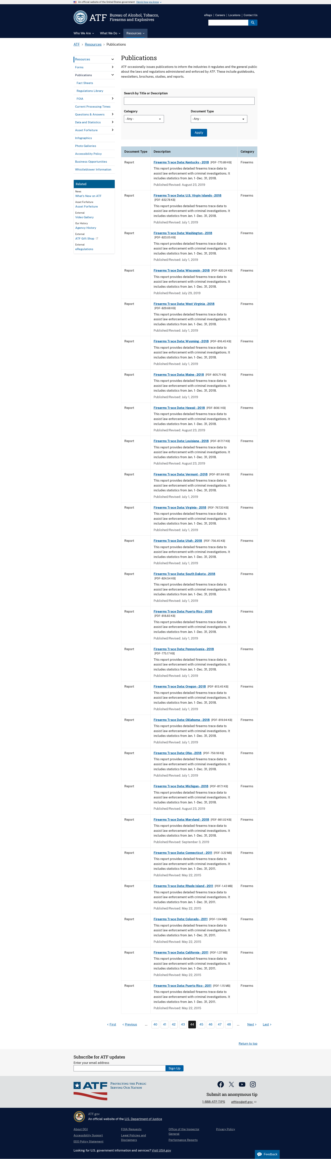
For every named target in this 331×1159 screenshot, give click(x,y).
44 (192, 1024)
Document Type (202, 111)
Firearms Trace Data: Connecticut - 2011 (183, 853)
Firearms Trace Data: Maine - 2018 (179, 374)
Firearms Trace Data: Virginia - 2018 (180, 507)
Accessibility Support (88, 1135)
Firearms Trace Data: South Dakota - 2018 (184, 574)
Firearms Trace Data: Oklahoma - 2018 (182, 720)
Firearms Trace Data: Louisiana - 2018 (181, 441)
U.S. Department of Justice (143, 1119)
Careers (220, 15)
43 (183, 1024)
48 (229, 1024)
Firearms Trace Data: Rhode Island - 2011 (183, 886)
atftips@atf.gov (242, 1102)
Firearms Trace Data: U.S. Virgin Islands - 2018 (187, 195)
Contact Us (250, 15)
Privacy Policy (225, 1129)
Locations (234, 15)
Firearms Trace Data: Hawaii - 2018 (179, 408)
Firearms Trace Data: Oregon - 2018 (180, 686)
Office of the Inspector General (184, 1131)
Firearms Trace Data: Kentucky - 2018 (181, 162)
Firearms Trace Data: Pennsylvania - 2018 (184, 649)
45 (201, 1024)
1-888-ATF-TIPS (213, 1102)
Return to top (248, 1043)
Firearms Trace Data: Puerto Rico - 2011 (182, 986)
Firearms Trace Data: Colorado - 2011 (181, 919)
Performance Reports (183, 1140)
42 (174, 1024)
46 (210, 1024)
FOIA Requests (131, 1129)
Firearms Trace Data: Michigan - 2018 (181, 786)
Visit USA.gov (161, 1150)
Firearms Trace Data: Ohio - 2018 (178, 753)
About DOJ (81, 1129)
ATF (77, 44)
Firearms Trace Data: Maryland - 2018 (181, 819)
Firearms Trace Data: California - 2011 (181, 952)
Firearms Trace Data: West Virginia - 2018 (184, 304)
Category (131, 111)
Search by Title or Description (146, 93)
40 (155, 1024)
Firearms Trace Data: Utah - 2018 (178, 541)
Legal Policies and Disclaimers (133, 1138)
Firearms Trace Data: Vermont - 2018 (181, 474)
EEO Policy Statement (88, 1141)
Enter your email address (91, 1063)
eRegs (208, 15)
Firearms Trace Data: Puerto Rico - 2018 (183, 611)
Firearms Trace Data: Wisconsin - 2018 (182, 270)
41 (164, 1024)
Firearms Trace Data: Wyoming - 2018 (181, 341)
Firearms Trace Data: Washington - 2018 (183, 233)
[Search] (252, 23)
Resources (93, 44)
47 (220, 1024)
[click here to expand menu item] (112, 59)
